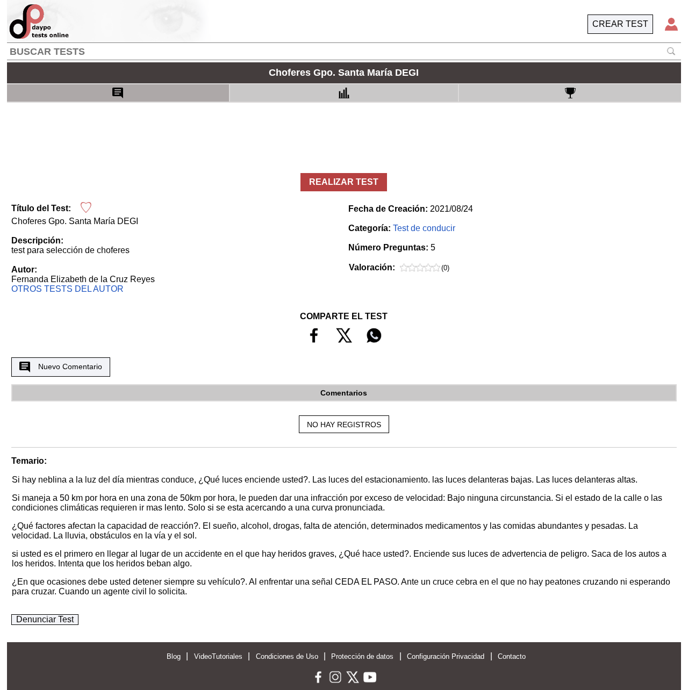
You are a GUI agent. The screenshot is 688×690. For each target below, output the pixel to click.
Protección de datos (362, 656)
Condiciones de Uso (287, 656)
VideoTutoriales (218, 656)
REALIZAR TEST (343, 181)
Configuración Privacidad (445, 656)
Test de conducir (424, 228)
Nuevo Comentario (70, 366)
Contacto (512, 656)
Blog (174, 656)
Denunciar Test (45, 619)
